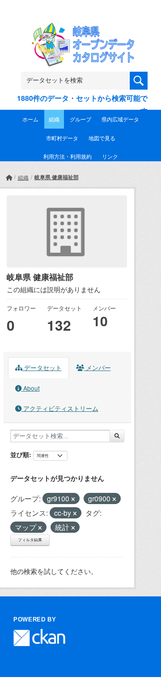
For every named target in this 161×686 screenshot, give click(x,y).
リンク (110, 156)
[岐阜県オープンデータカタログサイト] (80, 28)
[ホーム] (9, 177)
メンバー (97, 367)
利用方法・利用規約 (67, 156)
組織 (54, 119)
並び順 (19, 454)
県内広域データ (120, 119)
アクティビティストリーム (59, 408)
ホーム (30, 119)
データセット (42, 367)
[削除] (73, 499)
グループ (80, 119)
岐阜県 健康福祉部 (56, 177)
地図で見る (102, 138)
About (30, 388)
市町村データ (62, 138)
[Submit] (117, 436)
